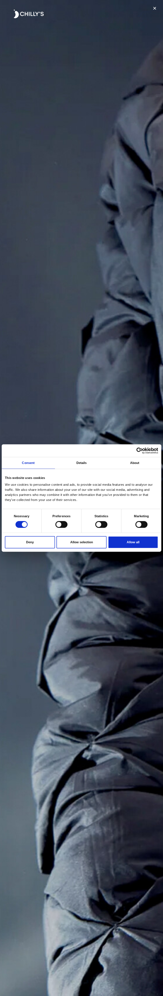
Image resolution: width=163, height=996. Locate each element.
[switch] (61, 524)
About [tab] (134, 463)
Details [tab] (81, 463)
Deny (30, 542)
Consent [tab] (28, 463)
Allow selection (81, 542)
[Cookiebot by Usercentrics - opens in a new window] (139, 450)
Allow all (133, 542)
